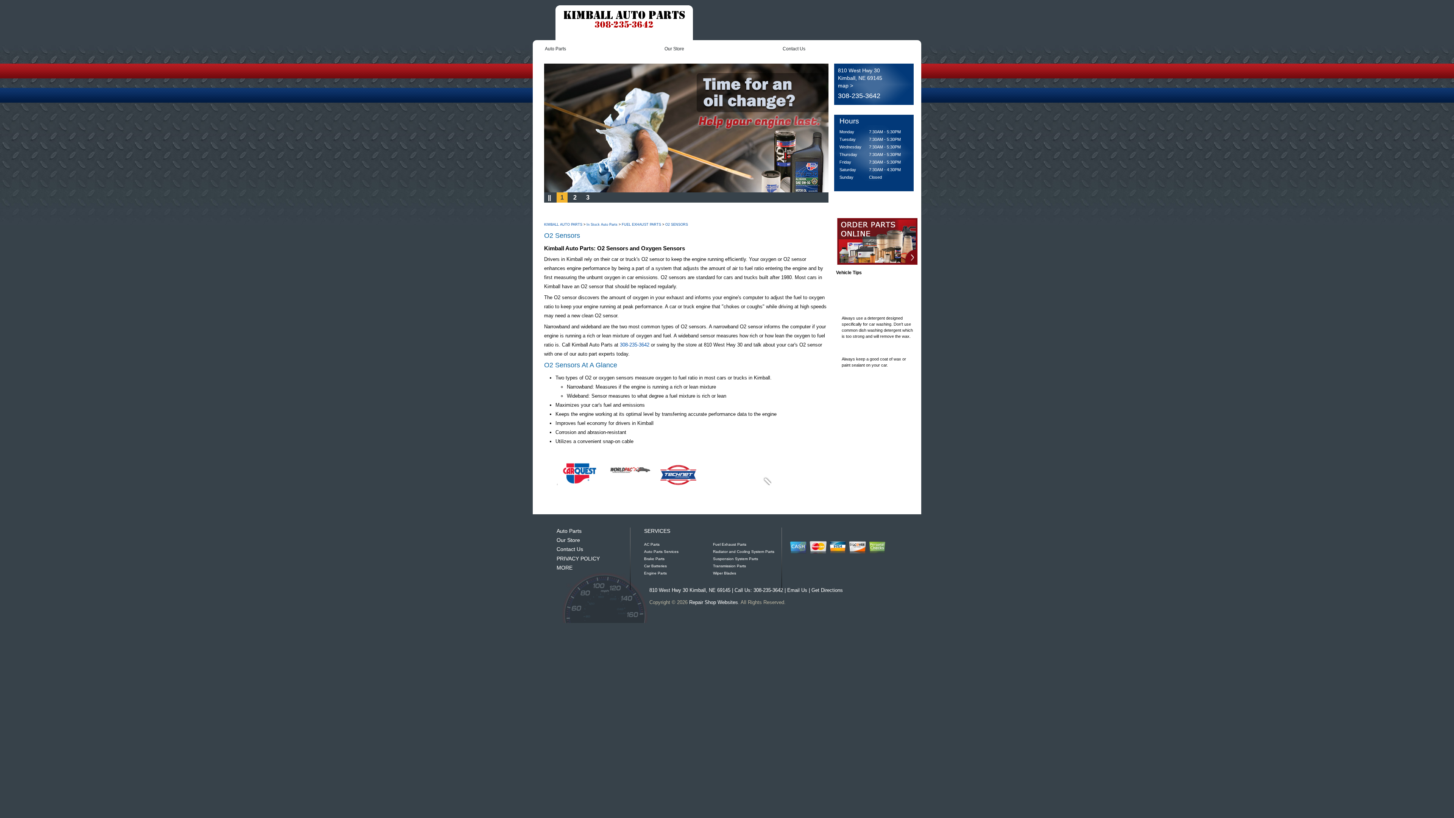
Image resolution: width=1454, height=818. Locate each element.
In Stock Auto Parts (602, 224)
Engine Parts (655, 573)
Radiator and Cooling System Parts (743, 551)
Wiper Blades (724, 573)
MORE (565, 568)
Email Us (797, 590)
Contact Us (794, 49)
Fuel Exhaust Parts (729, 544)
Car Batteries (655, 566)
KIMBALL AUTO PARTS (563, 224)
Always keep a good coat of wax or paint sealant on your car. (874, 349)
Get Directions (827, 590)
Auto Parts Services (661, 551)
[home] (624, 20)
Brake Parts (654, 559)
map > (845, 86)
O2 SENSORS (676, 224)
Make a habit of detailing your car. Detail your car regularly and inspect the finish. (875, 381)
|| (549, 197)
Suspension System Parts (735, 559)
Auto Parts (555, 49)
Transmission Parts (729, 566)
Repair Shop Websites (713, 602)
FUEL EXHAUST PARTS (641, 224)
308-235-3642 (859, 96)
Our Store (674, 49)
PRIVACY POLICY (578, 559)
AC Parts (652, 544)
